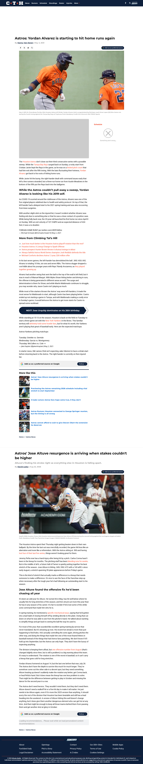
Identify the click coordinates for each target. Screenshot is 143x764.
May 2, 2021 (56, 233)
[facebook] (125, 3)
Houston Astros (29, 162)
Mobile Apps (118, 745)
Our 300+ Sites (96, 745)
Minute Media (16, 758)
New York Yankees (53, 321)
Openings (46, 745)
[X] (130, 3)
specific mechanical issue (58, 613)
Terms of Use (95, 749)
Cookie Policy (118, 749)
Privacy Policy (76, 749)
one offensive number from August (67, 650)
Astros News (30, 437)
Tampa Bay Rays (41, 164)
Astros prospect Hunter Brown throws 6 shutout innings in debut (48, 249)
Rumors (35, 3)
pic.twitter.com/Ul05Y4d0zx (50, 230)
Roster (61, 3)
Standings (53, 3)
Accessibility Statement (51, 752)
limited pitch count (75, 167)
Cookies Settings (97, 752)
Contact (73, 745)
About (21, 745)
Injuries (69, 3)
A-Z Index (74, 752)
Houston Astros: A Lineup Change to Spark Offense (43, 246)
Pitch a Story (47, 749)
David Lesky (23, 467)
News (27, 3)
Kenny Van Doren (25, 43)
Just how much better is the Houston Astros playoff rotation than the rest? (53, 244)
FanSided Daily (25, 749)
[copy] (31, 47)
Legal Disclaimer (26, 752)
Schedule (43, 3)
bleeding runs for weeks (78, 561)
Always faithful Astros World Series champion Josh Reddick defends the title (54, 252)
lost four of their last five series (32, 553)
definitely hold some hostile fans (42, 324)
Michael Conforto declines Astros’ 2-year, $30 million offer (46, 255)
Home (21, 437)
